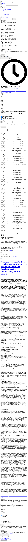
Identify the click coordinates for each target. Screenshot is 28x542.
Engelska (4, 119)
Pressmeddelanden (7, 9)
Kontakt (4, 12)
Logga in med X (5, 17)
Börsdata (10, 250)
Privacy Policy (6, 14)
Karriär (5, 539)
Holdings (14, 256)
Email (2, 502)
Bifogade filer (3, 89)
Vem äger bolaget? (4, 254)
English (6, 87)
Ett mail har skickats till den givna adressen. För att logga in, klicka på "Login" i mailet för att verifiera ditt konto (13, 527)
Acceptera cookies (4, 534)
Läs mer (11, 533)
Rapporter (4, 117)
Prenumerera (3, 126)
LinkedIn (9, 539)
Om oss (4, 10)
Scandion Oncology (14, 88)
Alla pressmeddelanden (7, 116)
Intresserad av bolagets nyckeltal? (7, 248)
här (3, 125)
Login (14, 18)
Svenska (2, 87)
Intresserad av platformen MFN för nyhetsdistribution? (12, 53)
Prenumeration (4, 112)
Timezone (3, 509)
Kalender (3, 128)
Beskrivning (3, 234)
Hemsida (2, 539)
